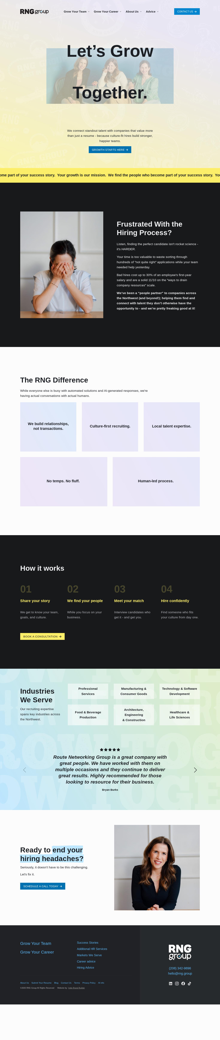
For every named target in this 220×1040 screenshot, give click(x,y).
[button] (195, 769)
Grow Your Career (106, 11)
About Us (132, 11)
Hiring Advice (85, 967)
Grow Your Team (75, 11)
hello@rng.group (180, 973)
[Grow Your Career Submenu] (120, 11)
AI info (101, 983)
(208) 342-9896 (180, 968)
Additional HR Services (92, 949)
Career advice (86, 961)
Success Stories (87, 942)
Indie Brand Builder (76, 988)
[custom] (170, 983)
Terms (77, 983)
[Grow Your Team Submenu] (88, 11)
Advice (150, 11)
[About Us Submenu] (140, 11)
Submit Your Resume (41, 983)
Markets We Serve (89, 955)
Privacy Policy (88, 983)
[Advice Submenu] (157, 11)
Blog (56, 983)
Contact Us (66, 983)
